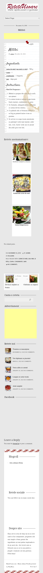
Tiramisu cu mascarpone (21, 349)
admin (12, 54)
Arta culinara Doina (16, 463)
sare (7, 79)
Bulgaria (11, 256)
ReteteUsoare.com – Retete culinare (22, 7)
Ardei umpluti (17, 386)
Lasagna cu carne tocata (21, 377)
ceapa (8, 72)
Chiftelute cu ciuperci (30, 284)
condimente (10, 76)
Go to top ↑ (33, 566)
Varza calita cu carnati (20, 367)
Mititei (21, 30)
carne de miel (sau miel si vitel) (17, 69)
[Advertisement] (23, 36)
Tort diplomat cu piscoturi (21, 358)
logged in (16, 443)
